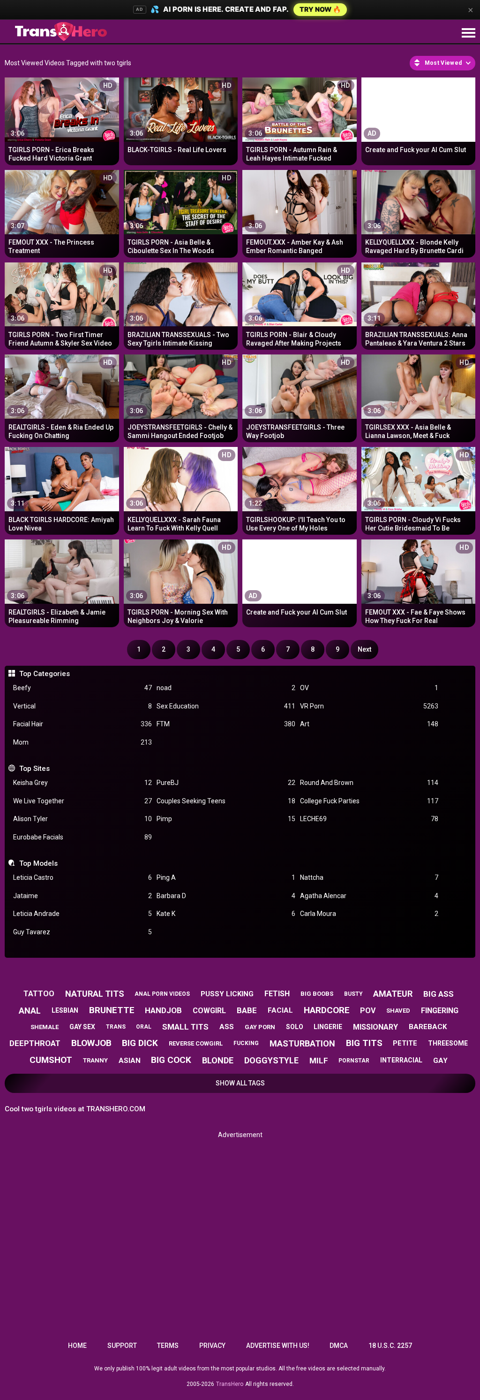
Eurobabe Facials (82, 837)
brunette (112, 1010)
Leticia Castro (82, 877)
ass (226, 1027)
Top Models (38, 863)
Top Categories (44, 673)
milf (318, 1060)
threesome (448, 1043)
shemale (44, 1027)
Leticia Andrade (82, 913)
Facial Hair (82, 724)
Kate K (226, 913)
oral (143, 1026)
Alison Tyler (82, 819)
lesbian (65, 1010)
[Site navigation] (468, 33)
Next (364, 649)
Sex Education (226, 706)
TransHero (229, 1384)
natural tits (94, 994)
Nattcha (369, 877)
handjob (163, 1010)
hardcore (327, 1010)
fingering (439, 1010)
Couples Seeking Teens (226, 801)
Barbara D (226, 896)
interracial (401, 1060)
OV (369, 688)
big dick (140, 1043)
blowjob (91, 1043)
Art (369, 724)
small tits (185, 1026)
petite (405, 1043)
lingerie (328, 1027)
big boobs (316, 993)
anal (30, 1010)
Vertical (82, 706)
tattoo (38, 993)
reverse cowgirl (196, 1043)
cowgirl (209, 1010)
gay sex (82, 1027)
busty (353, 994)
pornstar (353, 1060)
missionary (375, 1027)
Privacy (212, 1345)
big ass (438, 994)
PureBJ (226, 782)
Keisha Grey (82, 782)
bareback (428, 1027)
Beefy (82, 688)
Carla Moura (369, 913)
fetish (277, 993)
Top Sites (34, 768)
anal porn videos (162, 994)
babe (247, 1010)
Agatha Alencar (369, 896)
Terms (168, 1345)
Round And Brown (369, 782)
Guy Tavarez (82, 932)
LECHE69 (369, 819)
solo (294, 1027)
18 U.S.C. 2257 (390, 1345)
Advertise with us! (277, 1345)
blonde (217, 1060)
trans (116, 1026)
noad (226, 688)
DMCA (339, 1345)
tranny (95, 1060)
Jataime (82, 896)
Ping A (226, 877)
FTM (226, 724)
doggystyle (271, 1060)
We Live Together (82, 801)
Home (77, 1345)
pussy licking (227, 994)
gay (440, 1060)
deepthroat (34, 1043)
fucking (246, 1043)
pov (367, 1010)
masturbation (302, 1043)
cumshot (51, 1059)
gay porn (260, 1027)
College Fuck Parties (369, 801)
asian (130, 1060)
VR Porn (369, 706)
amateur (392, 994)
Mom (82, 742)
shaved (398, 1010)
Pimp (226, 819)
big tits (364, 1043)
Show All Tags (240, 1083)
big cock (171, 1059)
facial (280, 1010)
